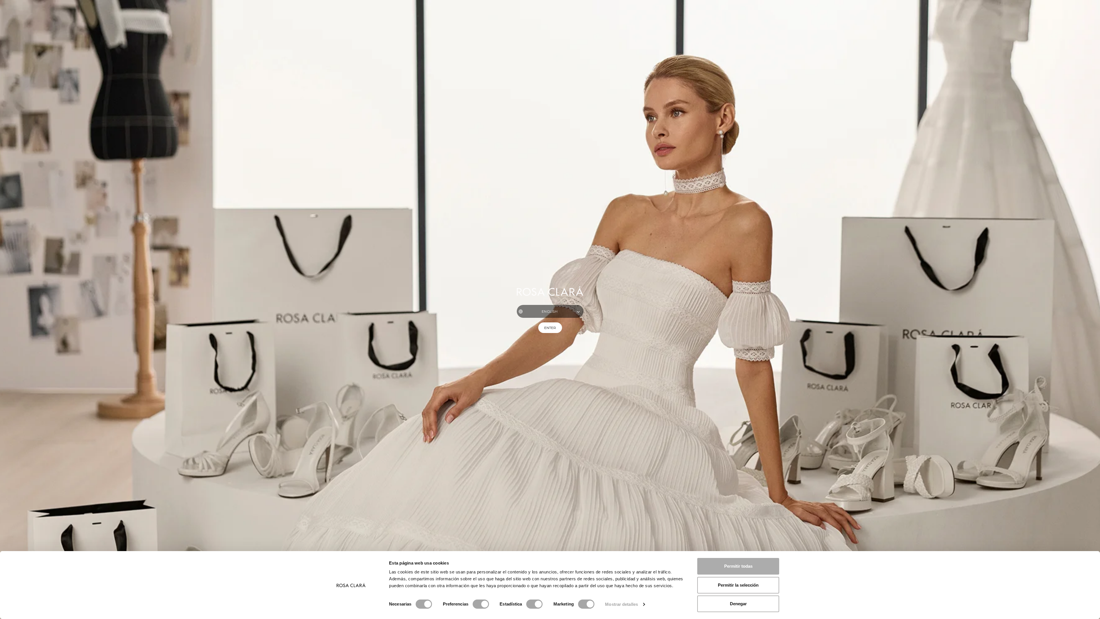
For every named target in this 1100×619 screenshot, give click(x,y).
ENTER (550, 328)
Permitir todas (738, 566)
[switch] (481, 604)
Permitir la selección (738, 585)
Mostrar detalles (621, 604)
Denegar (738, 603)
